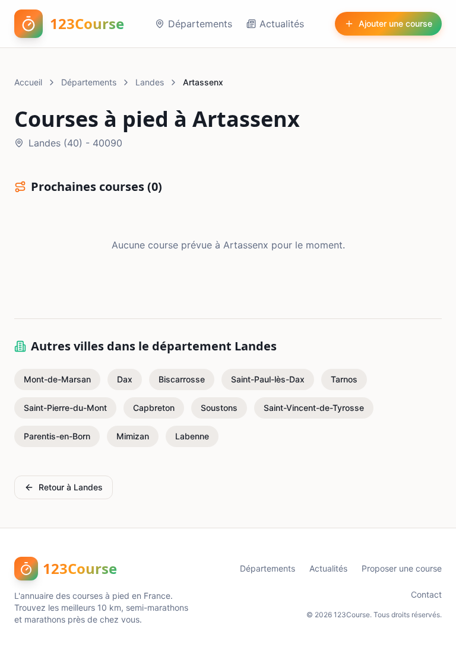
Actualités (281, 24)
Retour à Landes (71, 487)
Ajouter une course (395, 23)
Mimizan (132, 436)
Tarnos (344, 379)
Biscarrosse (182, 379)
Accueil (28, 82)
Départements (200, 24)
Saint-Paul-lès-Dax (268, 379)
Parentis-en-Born (57, 436)
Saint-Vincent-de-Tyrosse (314, 408)
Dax (124, 379)
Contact (426, 594)
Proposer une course (402, 568)
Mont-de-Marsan (57, 379)
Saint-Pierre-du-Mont (65, 408)
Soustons (219, 408)
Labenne (192, 436)
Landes (149, 82)
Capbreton (154, 408)
